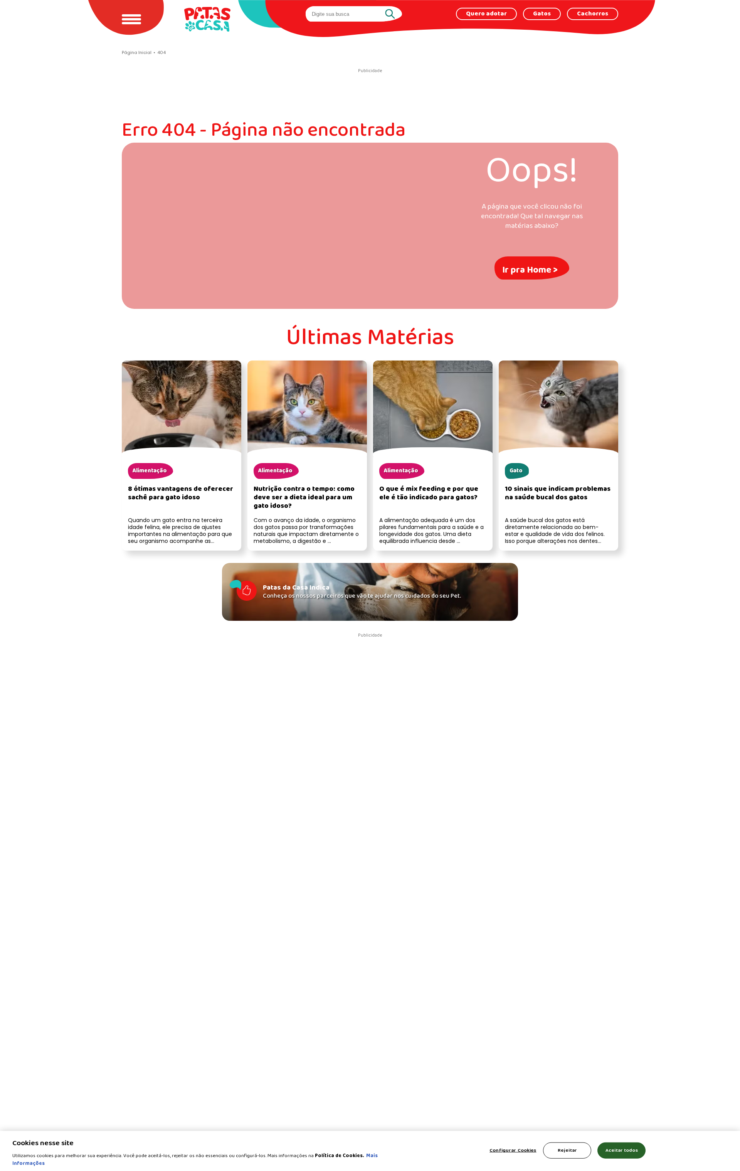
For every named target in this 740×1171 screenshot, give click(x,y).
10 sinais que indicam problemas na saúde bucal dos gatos (557, 493)
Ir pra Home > (530, 270)
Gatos (542, 14)
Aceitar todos (621, 1150)
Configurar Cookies (512, 1150)
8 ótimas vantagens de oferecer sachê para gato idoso (180, 493)
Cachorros (592, 14)
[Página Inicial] (207, 19)
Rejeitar (567, 1150)
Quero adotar (486, 14)
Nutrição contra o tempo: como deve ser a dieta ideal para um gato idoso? (304, 498)
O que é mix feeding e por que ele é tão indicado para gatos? (428, 493)
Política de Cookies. (339, 1156)
